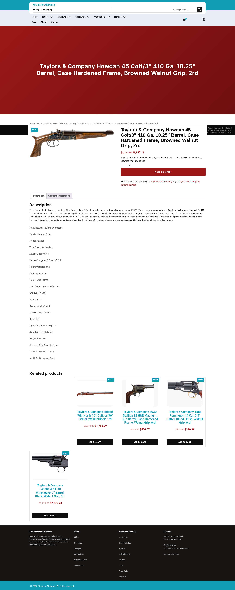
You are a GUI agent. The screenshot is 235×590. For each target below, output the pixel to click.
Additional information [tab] (59, 196)
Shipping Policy (125, 543)
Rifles (44, 17)
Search (199, 9)
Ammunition (99, 17)
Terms (121, 565)
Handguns (61, 17)
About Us (122, 577)
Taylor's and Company (47, 123)
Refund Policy (124, 554)
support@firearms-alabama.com (176, 548)
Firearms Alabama (44, 4)
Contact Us (123, 537)
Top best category (43, 9)
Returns (122, 548)
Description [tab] (38, 196)
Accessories (79, 565)
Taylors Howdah (128, 185)
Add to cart (163, 172)
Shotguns (79, 17)
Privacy (122, 560)
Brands (117, 17)
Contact (54, 22)
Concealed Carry (80, 560)
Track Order (123, 571)
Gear (34, 22)
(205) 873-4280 (170, 545)
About (43, 22)
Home (34, 17)
